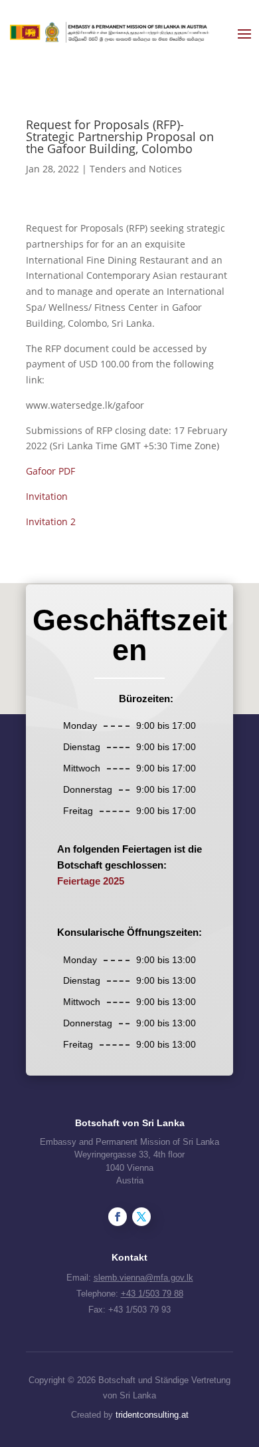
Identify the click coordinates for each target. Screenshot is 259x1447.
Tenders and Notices (136, 168)
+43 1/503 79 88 (152, 1294)
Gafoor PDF (50, 471)
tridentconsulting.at (152, 1415)
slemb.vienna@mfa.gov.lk (143, 1278)
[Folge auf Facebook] (117, 1216)
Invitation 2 (51, 521)
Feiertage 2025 (90, 881)
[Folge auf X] (141, 1216)
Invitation (47, 496)
